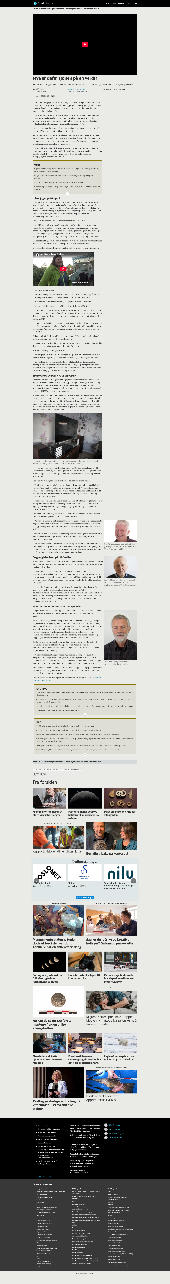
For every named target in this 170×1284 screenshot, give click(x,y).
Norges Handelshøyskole (80, 1236)
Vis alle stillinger (85, 897)
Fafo (37, 1205)
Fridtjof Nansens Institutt (44, 1218)
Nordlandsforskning (78, 1230)
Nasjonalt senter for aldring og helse (83, 1212)
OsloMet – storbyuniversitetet (81, 1263)
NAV (37, 1256)
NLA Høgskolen (77, 1189)
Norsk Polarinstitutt (78, 1247)
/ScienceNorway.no (116, 1138)
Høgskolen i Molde (42, 1226)
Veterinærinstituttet (114, 1259)
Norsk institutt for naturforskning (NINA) (85, 1258)
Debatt (107, 3)
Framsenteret (40, 1215)
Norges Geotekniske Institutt (81, 1233)
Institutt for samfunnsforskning (46, 1240)
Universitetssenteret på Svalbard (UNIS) (120, 1254)
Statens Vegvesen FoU (115, 1218)
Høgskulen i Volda (42, 1232)
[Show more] (67, 193)
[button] (36, 880)
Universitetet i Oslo (114, 1245)
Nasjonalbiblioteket (78, 1204)
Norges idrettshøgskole (79, 1244)
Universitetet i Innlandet (115, 1243)
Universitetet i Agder (114, 1237)
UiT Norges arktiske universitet (118, 1234)
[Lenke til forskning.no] (66, 2)
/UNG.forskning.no (116, 1134)
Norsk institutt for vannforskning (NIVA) (85, 1261)
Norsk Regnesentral (78, 1250)
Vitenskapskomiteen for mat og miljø (120, 1265)
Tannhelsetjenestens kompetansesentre (121, 1229)
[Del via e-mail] (44, 774)
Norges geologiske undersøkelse (82, 1241)
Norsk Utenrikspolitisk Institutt (82, 1255)
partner (47, 770)
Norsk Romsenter (77, 1252)
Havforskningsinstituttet (44, 1223)
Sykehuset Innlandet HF (115, 1226)
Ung (114, 3)
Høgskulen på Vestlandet (44, 1234)
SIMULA (110, 1202)
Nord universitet (77, 1228)
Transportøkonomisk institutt (117, 1232)
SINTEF (110, 1205)
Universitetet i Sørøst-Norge (117, 1251)
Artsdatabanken (41, 1194)
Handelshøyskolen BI (43, 1220)
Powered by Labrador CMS (85, 1274)
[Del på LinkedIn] (41, 774)
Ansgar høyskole (41, 1189)
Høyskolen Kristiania (43, 1237)
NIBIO (38, 1259)
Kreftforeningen (41, 1245)
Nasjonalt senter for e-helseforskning (84, 1214)
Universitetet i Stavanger (115, 1248)
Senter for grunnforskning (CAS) (118, 1207)
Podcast (121, 3)
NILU (38, 1266)
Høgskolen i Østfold (42, 1229)
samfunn (37, 770)
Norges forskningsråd (79, 1239)
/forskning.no (114, 1129)
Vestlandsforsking (114, 1256)
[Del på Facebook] (34, 774)
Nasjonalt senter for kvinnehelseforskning (85, 1217)
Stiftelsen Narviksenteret (116, 1220)
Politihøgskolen (113, 1189)
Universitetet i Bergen (115, 1240)
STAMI (110, 1215)
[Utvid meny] (136, 3)
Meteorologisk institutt (43, 1253)
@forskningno (114, 1125)
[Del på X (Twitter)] (37, 774)
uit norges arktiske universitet (67, 770)
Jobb (129, 3)
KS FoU (38, 1243)
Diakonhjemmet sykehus (44, 1197)
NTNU (74, 1201)
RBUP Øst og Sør (113, 1194)
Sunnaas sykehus (113, 1223)
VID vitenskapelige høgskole (117, 1262)
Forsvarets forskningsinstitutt (46, 1212)
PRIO (109, 1191)
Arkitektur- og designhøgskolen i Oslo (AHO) (50, 1191)
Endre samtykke (44, 1176)
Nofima (74, 1225)
